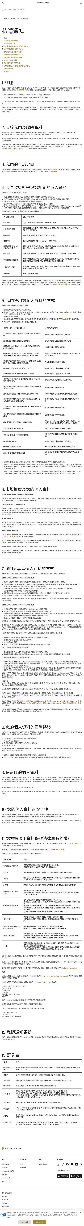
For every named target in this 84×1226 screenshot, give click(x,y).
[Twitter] (81, 1164)
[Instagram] (58, 1164)
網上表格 (65, 319)
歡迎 (5, 38)
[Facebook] (67, 1164)
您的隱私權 (25, 1222)
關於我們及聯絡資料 (11, 41)
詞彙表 (6, 71)
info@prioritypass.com (69, 968)
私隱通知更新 (9, 69)
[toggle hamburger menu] (81, 3)
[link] (63, 1176)
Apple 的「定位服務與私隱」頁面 (34, 703)
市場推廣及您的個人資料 (13, 52)
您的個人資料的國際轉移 (13, 57)
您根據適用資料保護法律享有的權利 (17, 66)
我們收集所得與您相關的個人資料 (16, 46)
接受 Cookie (39, 1222)
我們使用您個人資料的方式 (13, 49)
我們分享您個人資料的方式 (13, 55)
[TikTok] (63, 1164)
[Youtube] (72, 1164)
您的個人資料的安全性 (12, 63)
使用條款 (19, 90)
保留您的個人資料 (10, 60)
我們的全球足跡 (9, 43)
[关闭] (80, 1213)
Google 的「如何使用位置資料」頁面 (67, 703)
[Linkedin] (76, 1164)
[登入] (3, 3)
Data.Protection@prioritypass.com (14, 148)
